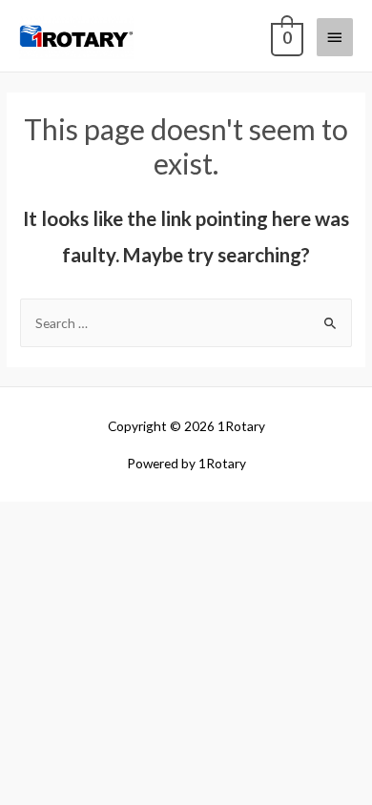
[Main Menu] (335, 37)
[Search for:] (186, 323)
